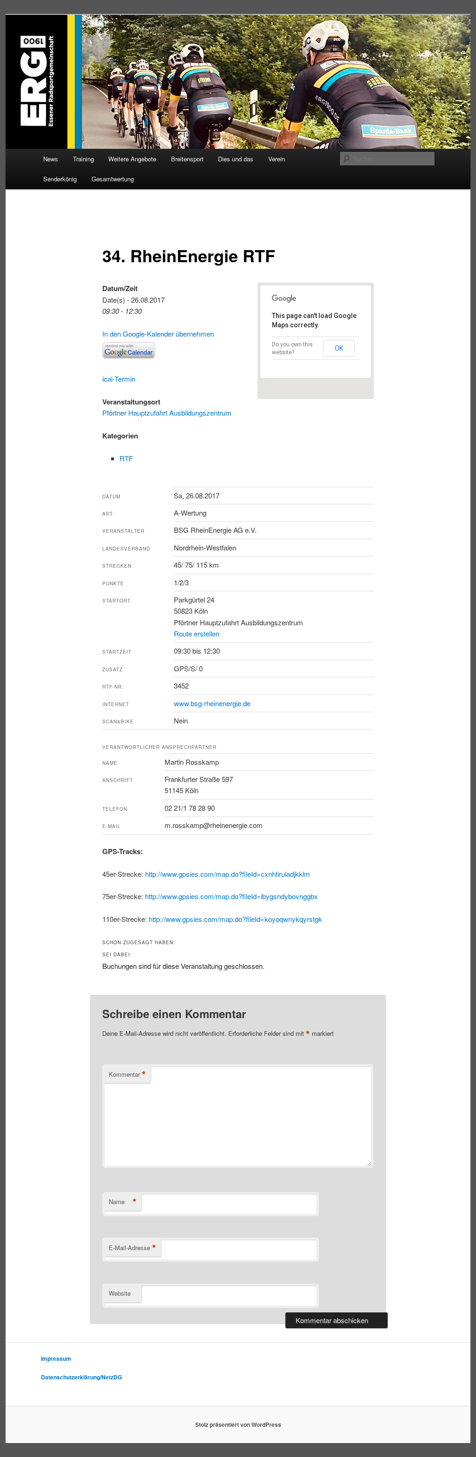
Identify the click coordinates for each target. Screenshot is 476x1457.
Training (83, 158)
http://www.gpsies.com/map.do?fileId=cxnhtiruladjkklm (227, 874)
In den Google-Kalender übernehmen (158, 333)
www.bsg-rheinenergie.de (212, 703)
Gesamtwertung (113, 178)
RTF (126, 458)
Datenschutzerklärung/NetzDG (81, 1377)
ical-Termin (118, 379)
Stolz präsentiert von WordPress (238, 1424)
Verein (276, 158)
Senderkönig (60, 178)
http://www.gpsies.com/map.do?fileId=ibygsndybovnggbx (231, 896)
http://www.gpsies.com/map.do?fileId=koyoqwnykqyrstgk (235, 919)
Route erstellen (196, 633)
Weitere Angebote (132, 158)
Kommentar (127, 1074)
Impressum (56, 1358)
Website (120, 1293)
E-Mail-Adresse (132, 1247)
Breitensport (187, 158)
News (50, 158)
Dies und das (235, 158)
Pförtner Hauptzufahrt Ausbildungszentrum (166, 412)
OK (339, 348)
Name (123, 1201)
